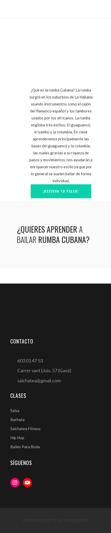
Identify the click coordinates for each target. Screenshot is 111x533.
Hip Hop (17, 437)
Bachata (17, 419)
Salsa (14, 410)
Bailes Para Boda (25, 446)
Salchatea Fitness (25, 428)
